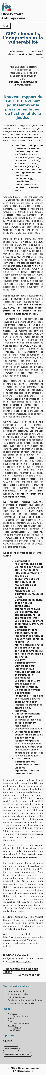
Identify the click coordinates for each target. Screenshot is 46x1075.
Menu (5, 25)
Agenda (11, 1018)
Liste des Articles (21, 1023)
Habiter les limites (16, 997)
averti (35, 230)
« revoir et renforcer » (15, 825)
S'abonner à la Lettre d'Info (17, 1054)
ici (31, 178)
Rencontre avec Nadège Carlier (20, 970)
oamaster (8, 955)
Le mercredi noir (29, 974)
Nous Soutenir (11, 1049)
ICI (41, 57)
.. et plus (17, 1028)
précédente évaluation (27, 296)
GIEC (18, 961)
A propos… (13, 1014)
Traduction (30, 958)
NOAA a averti (15, 305)
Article (19, 958)
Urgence (26, 961)
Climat (12, 961)
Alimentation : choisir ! (19, 994)
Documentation (20, 1016)
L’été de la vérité (16, 991)
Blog (10, 1021)
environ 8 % (11, 340)
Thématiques (14, 1030)
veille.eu (12, 1025)
